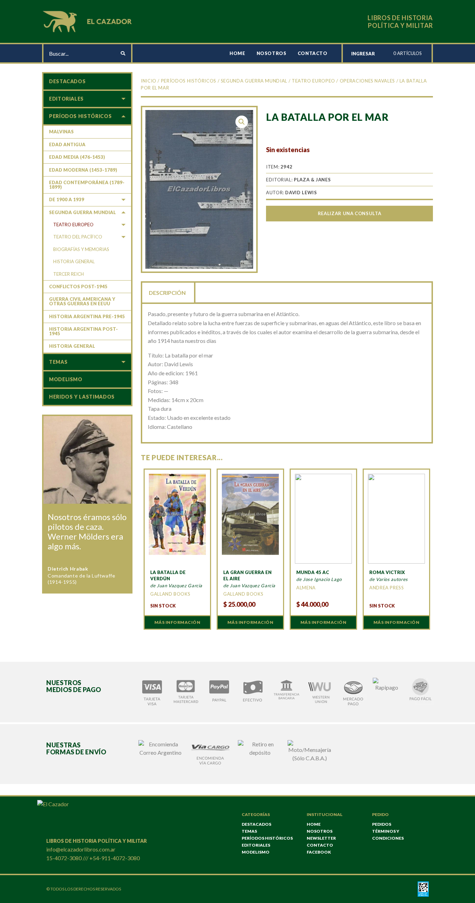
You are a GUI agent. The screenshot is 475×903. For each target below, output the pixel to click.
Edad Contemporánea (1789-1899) (86, 185)
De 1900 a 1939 (66, 199)
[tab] (167, 292)
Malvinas (61, 131)
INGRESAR (363, 53)
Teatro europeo (313, 81)
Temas (58, 362)
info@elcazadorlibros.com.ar (80, 849)
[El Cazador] (88, 20)
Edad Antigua (67, 144)
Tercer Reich (68, 274)
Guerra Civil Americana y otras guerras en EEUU (82, 301)
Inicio (148, 81)
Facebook (319, 852)
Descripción (167, 292)
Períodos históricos (188, 81)
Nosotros (272, 53)
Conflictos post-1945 (78, 286)
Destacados (67, 81)
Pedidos (381, 824)
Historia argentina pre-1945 (87, 316)
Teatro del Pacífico (77, 237)
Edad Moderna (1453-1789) (83, 170)
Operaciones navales (367, 81)
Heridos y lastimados (82, 397)
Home (237, 53)
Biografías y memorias (81, 249)
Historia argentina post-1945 (83, 331)
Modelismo (65, 379)
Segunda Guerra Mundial (254, 81)
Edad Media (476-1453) (77, 157)
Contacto (313, 53)
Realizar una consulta (349, 213)
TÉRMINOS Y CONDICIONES (388, 835)
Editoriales (66, 99)
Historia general (74, 261)
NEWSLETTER (321, 838)
